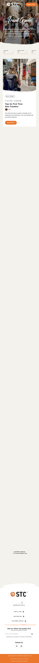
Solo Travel (10, 96)
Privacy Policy (14, 658)
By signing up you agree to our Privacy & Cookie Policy (19, 636)
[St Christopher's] (13, 4)
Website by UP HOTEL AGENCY (19, 661)
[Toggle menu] (3, 4)
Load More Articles (19, 552)
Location (6, 50)
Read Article (11, 122)
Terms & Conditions (23, 658)
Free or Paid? (21, 50)
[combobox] (9, 52)
